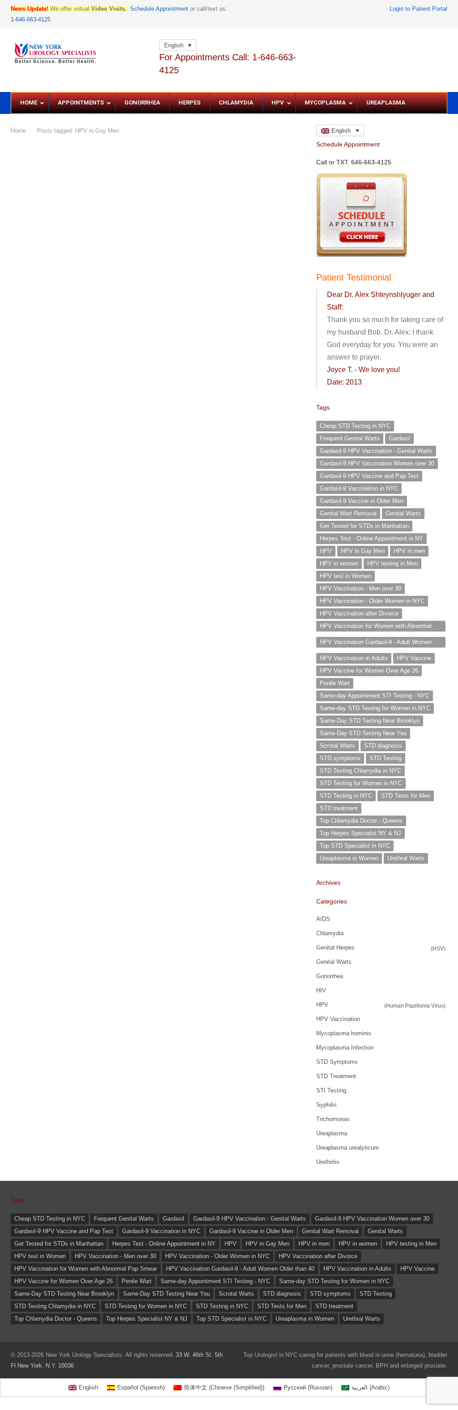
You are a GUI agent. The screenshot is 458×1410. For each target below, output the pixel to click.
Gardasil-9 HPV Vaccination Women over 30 (377, 463)
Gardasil (399, 438)
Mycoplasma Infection (344, 1047)
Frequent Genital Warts (350, 438)
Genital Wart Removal (348, 513)
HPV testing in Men (392, 563)
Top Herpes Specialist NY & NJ (360, 833)
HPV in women (339, 563)
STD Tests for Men (405, 795)
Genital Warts (403, 513)
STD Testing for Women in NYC (361, 783)
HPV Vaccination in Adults (354, 658)
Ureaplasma (331, 1133)
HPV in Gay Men (363, 551)
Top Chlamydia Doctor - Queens (361, 820)
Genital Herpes (335, 947)
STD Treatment (336, 1076)
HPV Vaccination (338, 1019)
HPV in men (409, 551)
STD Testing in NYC (346, 795)
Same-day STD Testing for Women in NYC (375, 708)
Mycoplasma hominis (343, 1033)
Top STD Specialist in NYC (355, 845)
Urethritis (327, 1162)
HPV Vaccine (414, 658)
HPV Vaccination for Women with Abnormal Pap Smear (376, 627)
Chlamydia (330, 933)
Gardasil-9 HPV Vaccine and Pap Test (369, 476)
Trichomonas (333, 1119)
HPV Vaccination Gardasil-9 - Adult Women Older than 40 (376, 643)
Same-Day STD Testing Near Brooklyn (370, 720)
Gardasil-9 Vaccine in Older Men (361, 501)
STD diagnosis (383, 745)
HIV (321, 990)
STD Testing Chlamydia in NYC (360, 770)
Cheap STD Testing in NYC (355, 426)
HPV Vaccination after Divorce (359, 613)
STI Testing (331, 1090)
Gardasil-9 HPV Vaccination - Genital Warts (376, 451)
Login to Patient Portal (418, 8)
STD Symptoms (337, 1062)
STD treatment (339, 808)
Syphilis (326, 1104)
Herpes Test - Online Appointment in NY (371, 538)
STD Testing (385, 758)
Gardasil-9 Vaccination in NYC (359, 488)
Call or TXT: (353, 162)
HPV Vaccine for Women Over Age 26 (369, 670)
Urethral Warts (405, 858)
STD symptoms (340, 758)
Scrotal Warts (337, 745)
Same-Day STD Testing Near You (363, 733)
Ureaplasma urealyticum (347, 1147)
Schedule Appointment (159, 8)
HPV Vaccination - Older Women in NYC (372, 601)
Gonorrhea (329, 976)
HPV (326, 551)
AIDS (323, 919)
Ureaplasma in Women (349, 858)
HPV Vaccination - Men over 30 (360, 588)
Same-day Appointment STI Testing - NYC (374, 695)
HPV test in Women (345, 576)
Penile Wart (335, 683)
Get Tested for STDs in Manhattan (364, 526)
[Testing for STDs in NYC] (80, 53)
